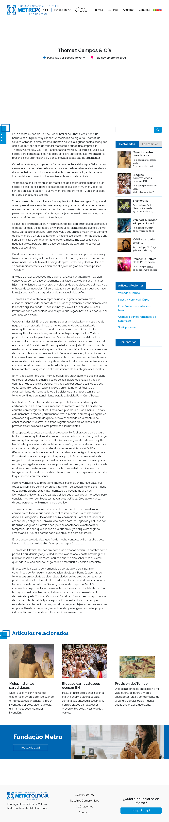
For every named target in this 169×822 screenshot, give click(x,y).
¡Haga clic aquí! (30, 747)
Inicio (45, 9)
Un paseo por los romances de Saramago (137, 318)
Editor (150, 228)
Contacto (144, 9)
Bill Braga (151, 247)
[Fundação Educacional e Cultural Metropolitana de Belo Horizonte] (33, 9)
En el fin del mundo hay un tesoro (134, 308)
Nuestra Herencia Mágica (133, 299)
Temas (99, 9)
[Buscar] (158, 130)
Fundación (60, 9)
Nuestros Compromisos (84, 800)
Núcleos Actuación (80, 10)
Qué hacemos (84, 806)
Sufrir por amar (127, 327)
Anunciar (128, 9)
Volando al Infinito (129, 293)
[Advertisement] (84, 30)
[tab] (127, 144)
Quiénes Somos (84, 794)
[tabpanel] (139, 212)
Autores (113, 9)
